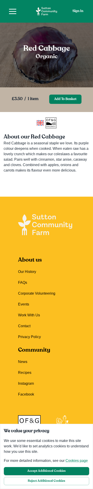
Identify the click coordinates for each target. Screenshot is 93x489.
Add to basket (65, 99)
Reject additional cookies (46, 481)
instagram (26, 383)
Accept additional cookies (46, 471)
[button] (12, 11)
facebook (26, 394)
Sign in (77, 11)
